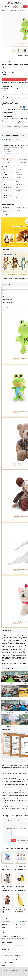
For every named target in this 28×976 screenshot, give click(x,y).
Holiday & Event (4, 930)
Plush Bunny (17, 930)
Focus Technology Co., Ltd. (18, 970)
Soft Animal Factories (7, 955)
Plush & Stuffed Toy (12, 10)
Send (14, 840)
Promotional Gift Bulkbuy (8, 962)
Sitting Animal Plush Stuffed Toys (10, 959)
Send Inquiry (14, 79)
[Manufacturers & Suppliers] (14, 2)
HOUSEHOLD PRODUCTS (20, 924)
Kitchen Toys (4, 924)
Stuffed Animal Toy (21, 10)
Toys (6, 10)
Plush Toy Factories (19, 952)
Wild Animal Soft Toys (23, 945)
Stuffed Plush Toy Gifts (20, 955)
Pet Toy (3, 927)
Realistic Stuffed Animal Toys (9, 945)
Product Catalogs (22, 921)
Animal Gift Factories (7, 952)
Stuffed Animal (18, 927)
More (2, 965)
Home (2, 10)
